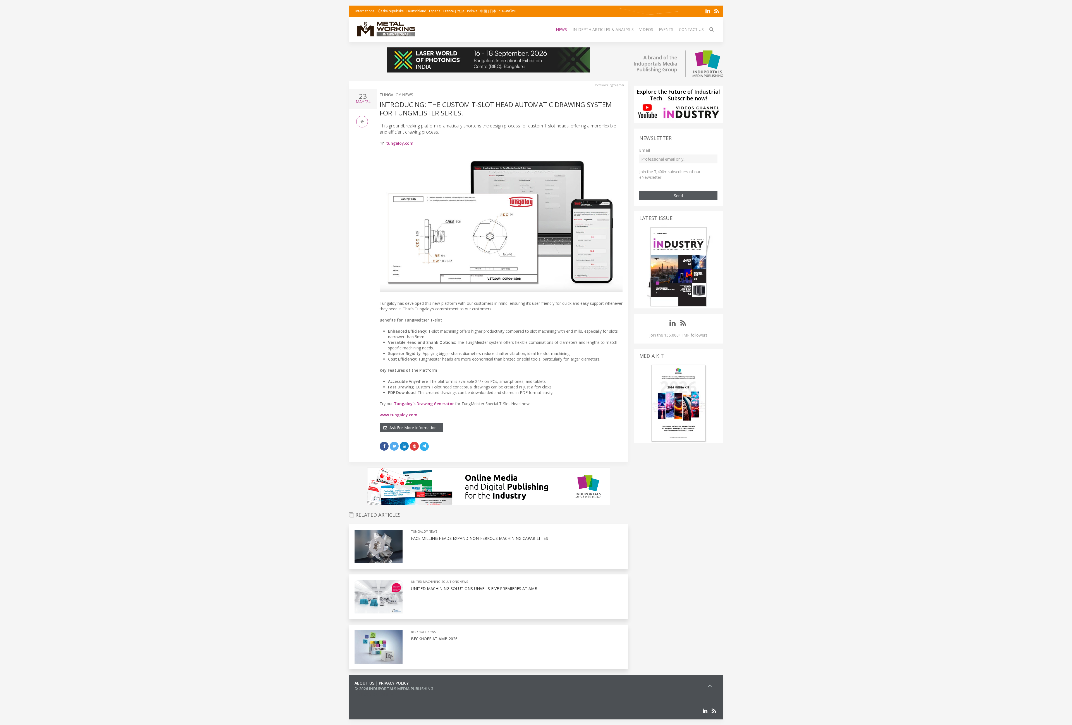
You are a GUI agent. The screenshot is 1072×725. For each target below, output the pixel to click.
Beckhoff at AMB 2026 (434, 638)
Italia (460, 11)
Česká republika (391, 11)
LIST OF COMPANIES (374, 694)
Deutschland (416, 11)
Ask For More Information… (413, 427)
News (561, 29)
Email (644, 150)
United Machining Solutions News (439, 581)
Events (666, 29)
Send (678, 195)
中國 (483, 11)
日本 (493, 11)
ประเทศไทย (507, 11)
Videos (646, 29)
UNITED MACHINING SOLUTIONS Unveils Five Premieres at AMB (474, 588)
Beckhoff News (423, 632)
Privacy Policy (394, 683)
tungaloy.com (399, 143)
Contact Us (691, 29)
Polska (472, 11)
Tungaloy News (396, 94)
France (448, 11)
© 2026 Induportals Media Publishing (394, 688)
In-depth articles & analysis (603, 29)
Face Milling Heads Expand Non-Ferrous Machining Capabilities (479, 538)
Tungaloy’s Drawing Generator (424, 403)
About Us (364, 683)
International (365, 11)
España (435, 11)
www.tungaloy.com (398, 414)
